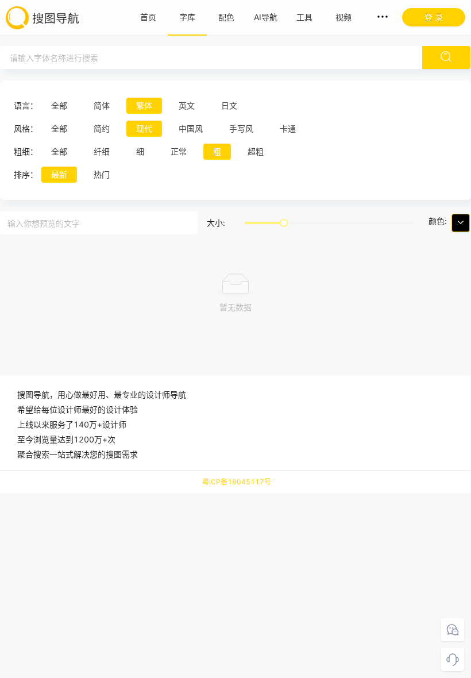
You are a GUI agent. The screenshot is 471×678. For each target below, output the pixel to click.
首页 (148, 17)
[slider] (284, 223)
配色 (226, 17)
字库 (187, 17)
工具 (304, 17)
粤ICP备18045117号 (236, 481)
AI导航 (265, 17)
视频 (343, 17)
